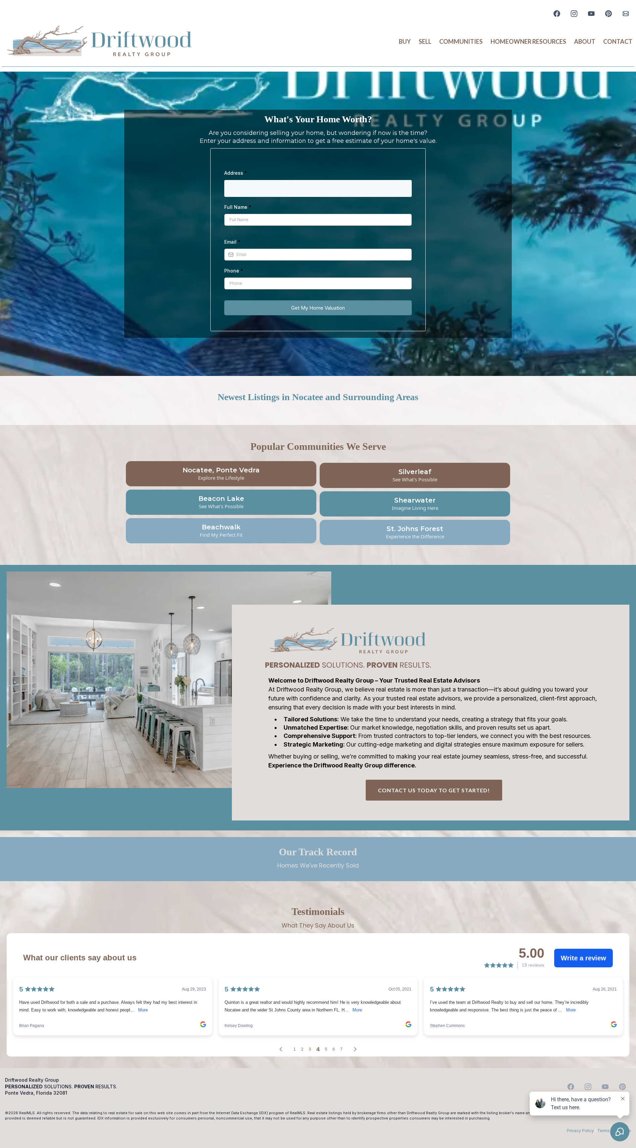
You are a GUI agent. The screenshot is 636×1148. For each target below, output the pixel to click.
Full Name (237, 207)
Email (232, 242)
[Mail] (625, 13)
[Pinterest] (608, 13)
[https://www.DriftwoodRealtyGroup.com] (99, 41)
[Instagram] (574, 13)
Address (235, 173)
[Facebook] (556, 13)
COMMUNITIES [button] (461, 41)
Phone (233, 270)
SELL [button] (425, 41)
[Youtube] (591, 13)
